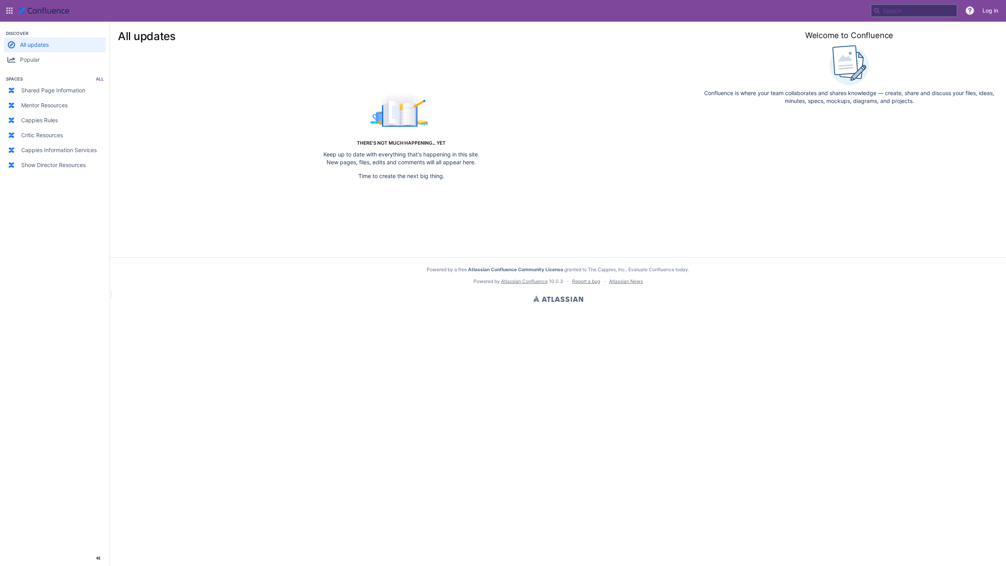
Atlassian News (626, 281)
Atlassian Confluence (524, 281)
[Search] (877, 10)
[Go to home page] (44, 10)
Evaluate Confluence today (658, 269)
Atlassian (558, 299)
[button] (9, 10)
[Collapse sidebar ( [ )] (98, 558)
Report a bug (586, 281)
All (100, 79)
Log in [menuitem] (990, 10)
